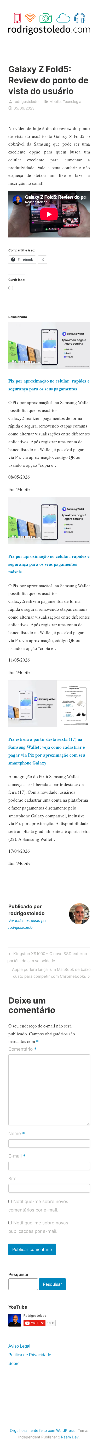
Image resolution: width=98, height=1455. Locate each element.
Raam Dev (70, 1437)
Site (12, 1178)
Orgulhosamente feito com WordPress (42, 1430)
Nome (16, 1134)
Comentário (22, 1049)
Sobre (14, 1363)
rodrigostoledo (26, 101)
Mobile (55, 101)
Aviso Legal (19, 1346)
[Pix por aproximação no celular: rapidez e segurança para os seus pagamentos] (49, 367)
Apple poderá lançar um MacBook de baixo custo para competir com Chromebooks (51, 973)
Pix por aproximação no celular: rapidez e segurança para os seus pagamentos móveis (49, 564)
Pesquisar (18, 1274)
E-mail (17, 1156)
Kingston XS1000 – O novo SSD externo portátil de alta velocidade (47, 957)
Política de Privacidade (29, 1355)
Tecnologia (72, 101)
